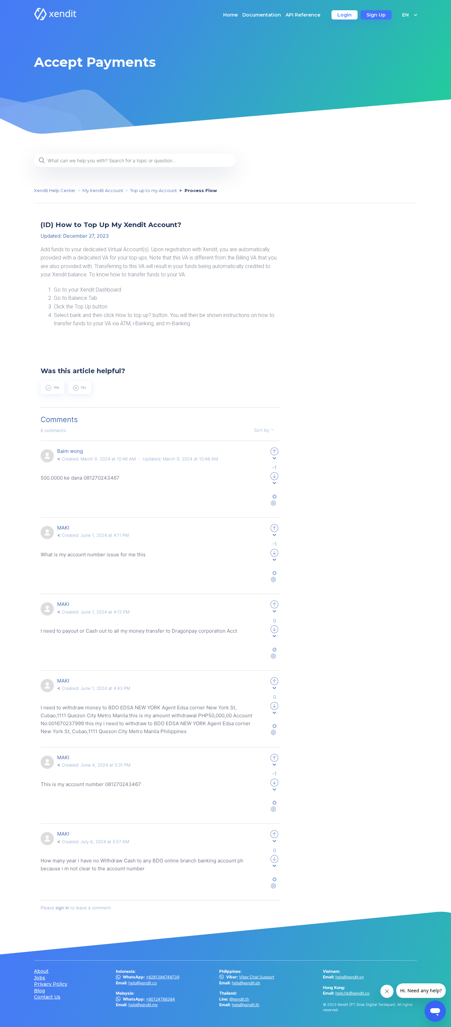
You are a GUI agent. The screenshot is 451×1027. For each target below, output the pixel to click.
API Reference (303, 15)
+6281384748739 (162, 976)
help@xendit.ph (246, 982)
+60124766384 (160, 999)
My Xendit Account (103, 190)
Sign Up (376, 15)
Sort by (262, 430)
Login (344, 15)
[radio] (52, 387)
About (41, 971)
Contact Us (47, 997)
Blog (39, 991)
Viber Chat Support (256, 976)
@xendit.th (239, 999)
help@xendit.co (142, 982)
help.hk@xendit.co (352, 993)
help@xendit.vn (349, 976)
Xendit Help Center (55, 190)
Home (230, 15)
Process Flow (201, 190)
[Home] (55, 18)
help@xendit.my (143, 1004)
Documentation (261, 15)
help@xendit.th (245, 1004)
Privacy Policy (50, 984)
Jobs (39, 978)
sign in (62, 907)
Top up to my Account (153, 190)
